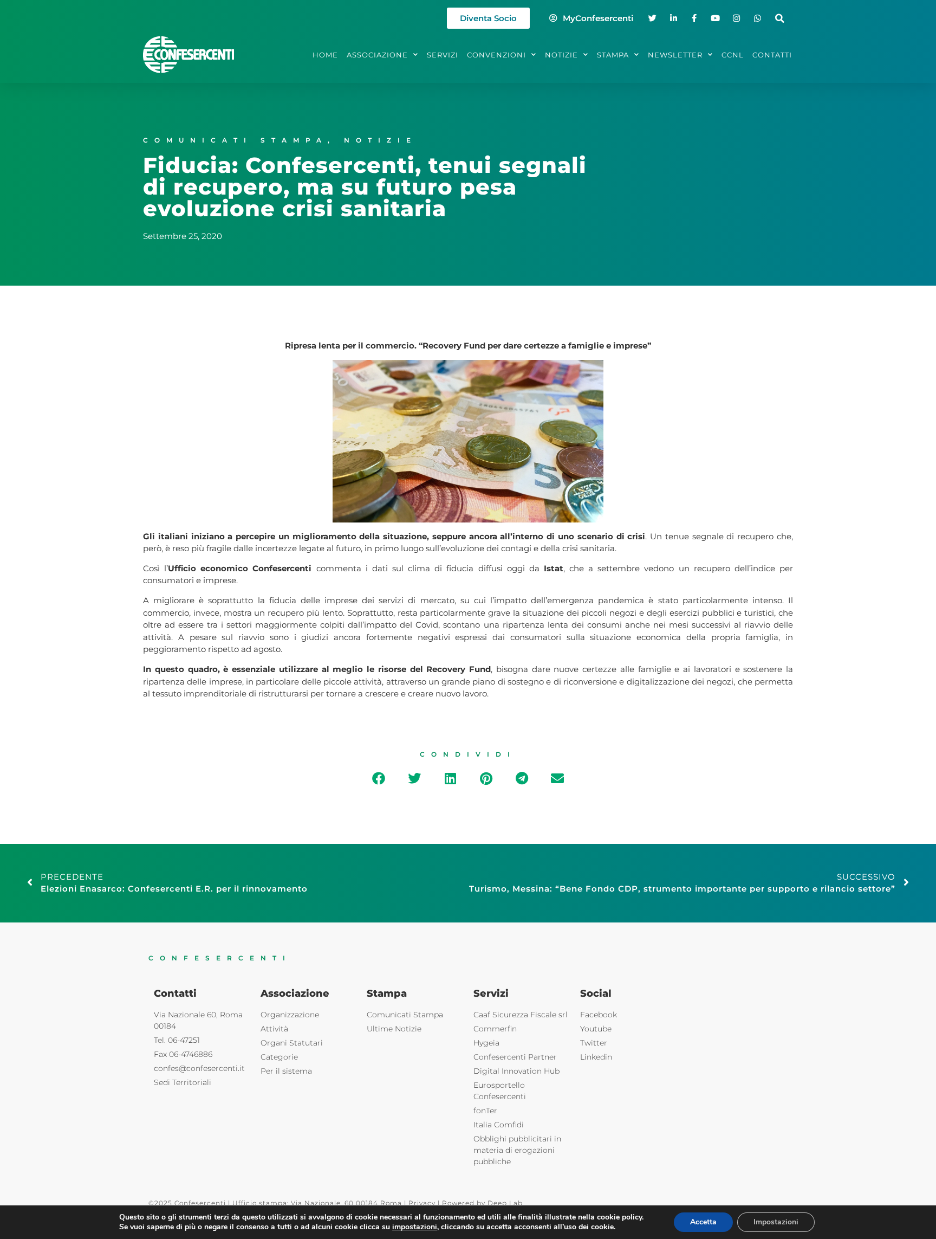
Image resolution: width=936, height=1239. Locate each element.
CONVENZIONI (496, 54)
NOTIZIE (561, 54)
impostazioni (414, 1227)
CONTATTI (772, 54)
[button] (780, 18)
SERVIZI (442, 54)
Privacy (421, 1203)
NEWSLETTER (675, 54)
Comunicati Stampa (235, 140)
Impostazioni (775, 1222)
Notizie (380, 140)
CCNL (733, 54)
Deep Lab (505, 1203)
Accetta (703, 1222)
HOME (325, 54)
